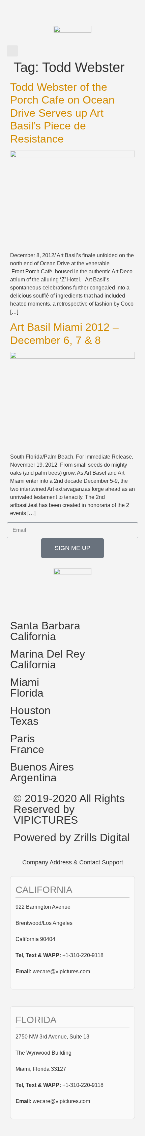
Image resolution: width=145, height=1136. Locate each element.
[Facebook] (18, 602)
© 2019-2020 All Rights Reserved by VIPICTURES (69, 809)
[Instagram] (55, 602)
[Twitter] (36, 602)
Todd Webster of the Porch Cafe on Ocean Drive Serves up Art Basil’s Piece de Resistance (62, 113)
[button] (12, 50)
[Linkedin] (73, 602)
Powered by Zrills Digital (71, 837)
